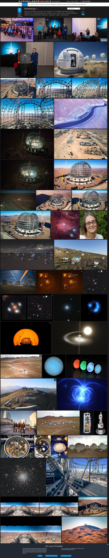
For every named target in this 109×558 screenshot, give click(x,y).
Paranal (63, 13)
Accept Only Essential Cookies (51, 555)
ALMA (39, 11)
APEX (42, 11)
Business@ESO (74, 4)
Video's (29, 4)
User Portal (88, 1)
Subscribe (68, 1)
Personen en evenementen (71, 13)
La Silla (54, 13)
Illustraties (49, 13)
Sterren (57, 14)
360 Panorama (33, 11)
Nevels (58, 13)
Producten (69, 4)
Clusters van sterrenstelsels (39, 13)
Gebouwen (27, 14)
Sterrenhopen (52, 14)
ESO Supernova (58, 11)
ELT (53, 11)
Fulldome (71, 11)
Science (83, 1)
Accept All (40, 555)
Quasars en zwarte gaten (35, 14)
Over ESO (20, 4)
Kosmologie (49, 11)
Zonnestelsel (45, 14)
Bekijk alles (27, 11)
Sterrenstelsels (28, 13)
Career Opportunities (81, 4)
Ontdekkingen (53, 4)
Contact (72, 1)
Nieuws (32, 4)
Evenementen (59, 4)
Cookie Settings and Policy (66, 555)
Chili (45, 11)
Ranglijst (82, 12)
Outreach (64, 4)
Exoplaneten (65, 11)
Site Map (76, 1)
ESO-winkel (36, 4)
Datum (83, 14)
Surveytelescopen (64, 14)
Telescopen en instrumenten (44, 4)
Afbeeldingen (24, 4)
